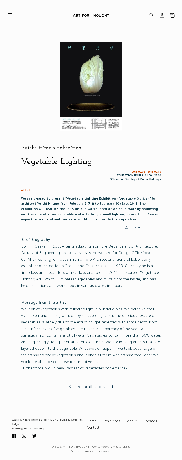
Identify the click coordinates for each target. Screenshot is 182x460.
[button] (10, 15)
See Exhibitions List (94, 386)
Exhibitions (112, 421)
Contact (93, 427)
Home (92, 421)
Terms (75, 451)
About (132, 421)
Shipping (105, 451)
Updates (150, 421)
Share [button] (135, 227)
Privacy (89, 451)
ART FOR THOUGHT (76, 446)
